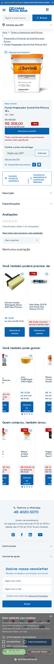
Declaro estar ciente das (27, 596)
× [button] (51, 616)
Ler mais (23, 631)
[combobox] (27, 18)
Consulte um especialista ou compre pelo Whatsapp (40, 178)
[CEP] (19, 151)
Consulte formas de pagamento (14, 178)
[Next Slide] (52, 3)
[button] (22, 414)
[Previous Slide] (2, 3)
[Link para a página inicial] (4, 32)
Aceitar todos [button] (14, 652)
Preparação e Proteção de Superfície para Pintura (24, 40)
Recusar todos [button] (39, 652)
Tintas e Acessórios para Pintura (26, 32)
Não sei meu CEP (12, 159)
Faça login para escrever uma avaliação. (22, 233)
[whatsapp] (39, 164)
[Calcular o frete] (42, 153)
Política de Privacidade (38, 596)
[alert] (27, 638)
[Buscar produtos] (42, 18)
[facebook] (34, 164)
